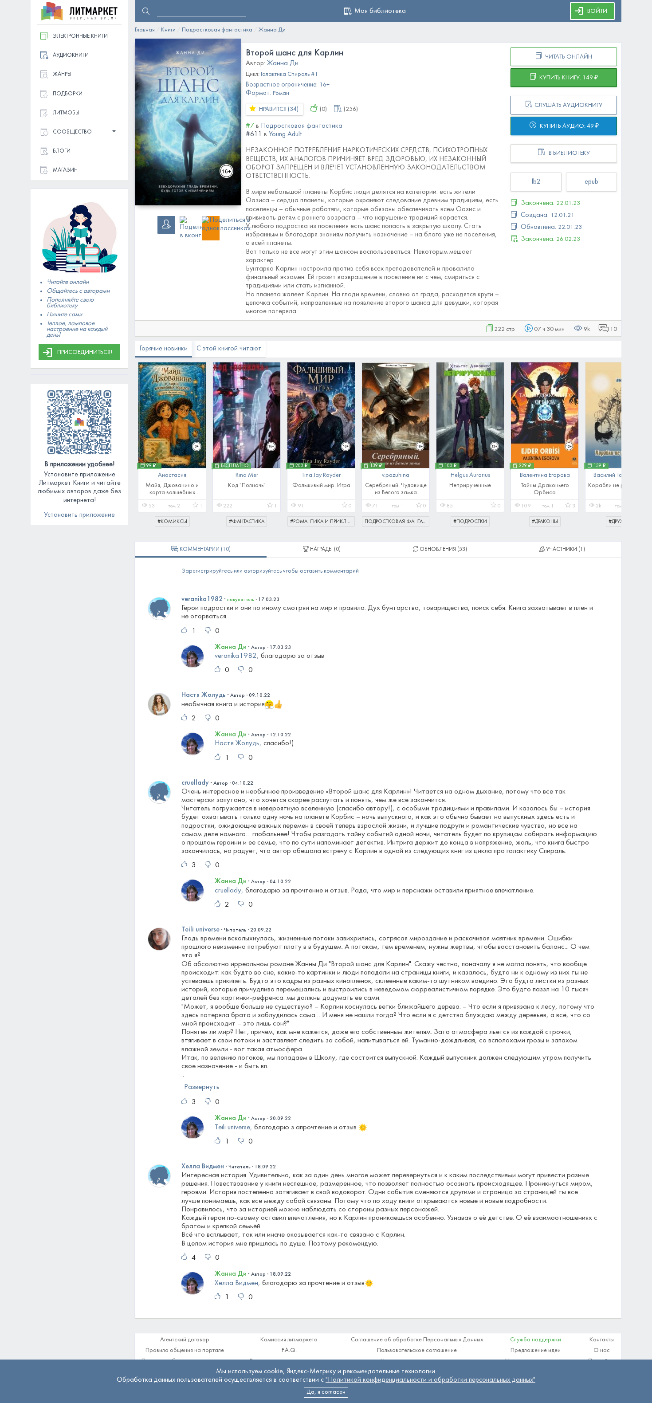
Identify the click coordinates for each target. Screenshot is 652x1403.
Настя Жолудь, (238, 743)
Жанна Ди (231, 647)
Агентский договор (184, 1340)
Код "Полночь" (247, 485)
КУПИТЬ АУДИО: (568, 126)
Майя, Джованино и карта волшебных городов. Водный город (172, 493)
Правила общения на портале (184, 1350)
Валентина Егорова (545, 475)
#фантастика (246, 521)
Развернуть (202, 1087)
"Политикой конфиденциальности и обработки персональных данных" (430, 1379)
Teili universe (200, 929)
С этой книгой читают (228, 348)
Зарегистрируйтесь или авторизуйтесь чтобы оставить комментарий (270, 571)
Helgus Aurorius (470, 475)
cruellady (195, 782)
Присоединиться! (84, 352)
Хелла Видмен (202, 1166)
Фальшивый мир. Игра (321, 485)
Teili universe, (233, 1127)
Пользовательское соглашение (417, 1350)
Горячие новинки (163, 348)
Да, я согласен (326, 1392)
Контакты (601, 1340)
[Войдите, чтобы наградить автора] (314, 110)
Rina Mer (247, 475)
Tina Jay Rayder (321, 475)
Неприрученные (470, 485)
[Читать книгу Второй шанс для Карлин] (188, 122)
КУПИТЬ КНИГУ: (568, 78)
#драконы (545, 521)
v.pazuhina (395, 475)
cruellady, (229, 890)
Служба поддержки (535, 1340)
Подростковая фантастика (397, 521)
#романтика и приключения (322, 521)
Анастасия (172, 475)
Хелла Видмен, (237, 1283)
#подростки (470, 521)
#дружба (619, 521)
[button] (79, 132)
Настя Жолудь (203, 695)
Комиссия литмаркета (289, 1340)
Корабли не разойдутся (619, 485)
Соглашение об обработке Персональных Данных (417, 1340)
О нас (601, 1350)
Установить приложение (79, 515)
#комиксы (172, 521)
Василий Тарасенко (619, 475)
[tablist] (201, 550)
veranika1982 (202, 599)
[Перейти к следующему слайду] (608, 440)
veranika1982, (237, 656)
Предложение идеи (536, 1350)
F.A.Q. (289, 1350)
